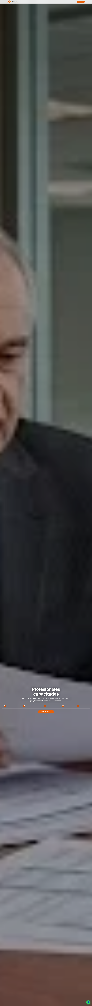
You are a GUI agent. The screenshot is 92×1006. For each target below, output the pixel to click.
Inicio (36, 1)
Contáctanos (80, 1)
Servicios (49, 1)
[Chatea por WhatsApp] (88, 1002)
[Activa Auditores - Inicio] (12, 1)
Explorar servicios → (46, 711)
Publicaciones (57, 1)
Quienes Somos (42, 1)
